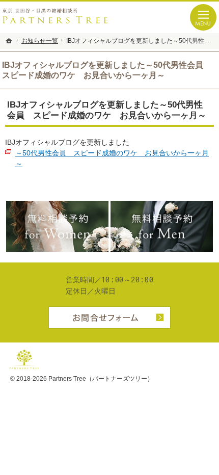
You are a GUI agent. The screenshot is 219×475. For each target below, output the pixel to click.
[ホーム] (9, 40)
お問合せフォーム (109, 317)
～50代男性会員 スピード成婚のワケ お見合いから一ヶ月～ (112, 158)
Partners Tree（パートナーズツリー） (100, 378)
